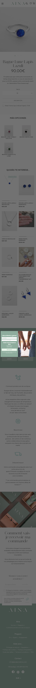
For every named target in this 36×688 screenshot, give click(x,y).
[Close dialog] (34, 332)
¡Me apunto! (9, 349)
